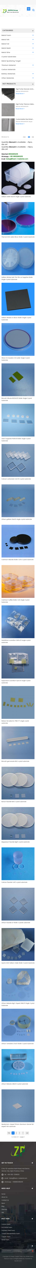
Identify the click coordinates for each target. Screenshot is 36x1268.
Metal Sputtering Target (11, 61)
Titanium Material (9, 65)
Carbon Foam (6, 1224)
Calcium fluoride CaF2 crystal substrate (14, 882)
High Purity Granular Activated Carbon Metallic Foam (25, 89)
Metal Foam (6, 35)
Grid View (29, 137)
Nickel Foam (5, 1240)
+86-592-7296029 (13, 1175)
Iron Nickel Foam (7, 1227)
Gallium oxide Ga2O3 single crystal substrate (16, 197)
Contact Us (5, 1200)
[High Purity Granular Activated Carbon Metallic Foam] (8, 94)
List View (32, 137)
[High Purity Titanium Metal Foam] (8, 109)
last (27, 1133)
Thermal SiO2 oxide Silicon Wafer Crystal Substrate (18, 237)
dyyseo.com (18, 1261)
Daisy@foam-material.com (18, 1178)
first (9, 1133)
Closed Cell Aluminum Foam (11, 1234)
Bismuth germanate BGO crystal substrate (15, 761)
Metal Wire (6, 52)
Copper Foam (6, 1237)
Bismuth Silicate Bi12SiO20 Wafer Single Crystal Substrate (17, 399)
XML (3, 1213)
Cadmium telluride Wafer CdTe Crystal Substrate (18, 560)
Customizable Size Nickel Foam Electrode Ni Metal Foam (25, 119)
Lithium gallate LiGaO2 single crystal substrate (17, 519)
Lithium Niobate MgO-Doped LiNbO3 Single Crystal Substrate (18, 1004)
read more (19, 94)
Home (3, 1194)
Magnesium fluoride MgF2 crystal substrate (16, 842)
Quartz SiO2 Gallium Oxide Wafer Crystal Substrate (18, 963)
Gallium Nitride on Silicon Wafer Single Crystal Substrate (16, 319)
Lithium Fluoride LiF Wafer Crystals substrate (16, 923)
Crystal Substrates (9, 56)
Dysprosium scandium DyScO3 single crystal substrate (16, 682)
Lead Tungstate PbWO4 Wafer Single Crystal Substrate (16, 440)
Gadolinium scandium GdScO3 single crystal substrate (16, 641)
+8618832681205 (17, 1182)
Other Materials (8, 78)
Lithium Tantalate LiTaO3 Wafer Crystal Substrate (18, 1044)
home (14, 23)
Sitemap (4, 1209)
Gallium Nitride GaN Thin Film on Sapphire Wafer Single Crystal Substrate (17, 278)
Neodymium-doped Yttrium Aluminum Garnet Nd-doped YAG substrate (18, 1125)
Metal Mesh (6, 48)
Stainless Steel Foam (8, 1231)
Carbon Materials (8, 69)
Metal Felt (5, 39)
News (3, 1203)
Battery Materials (8, 74)
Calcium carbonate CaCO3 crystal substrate (16, 479)
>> (23, 1133)
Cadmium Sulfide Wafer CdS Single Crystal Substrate (15, 601)
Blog (3, 1206)
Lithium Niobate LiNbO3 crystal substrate (15, 1084)
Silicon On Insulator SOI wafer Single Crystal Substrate (16, 359)
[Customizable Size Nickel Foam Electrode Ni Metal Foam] (8, 124)
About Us (4, 1197)
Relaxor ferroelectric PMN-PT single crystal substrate (15, 722)
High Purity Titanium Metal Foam (25, 104)
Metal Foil (5, 44)
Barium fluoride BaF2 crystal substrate (14, 802)
